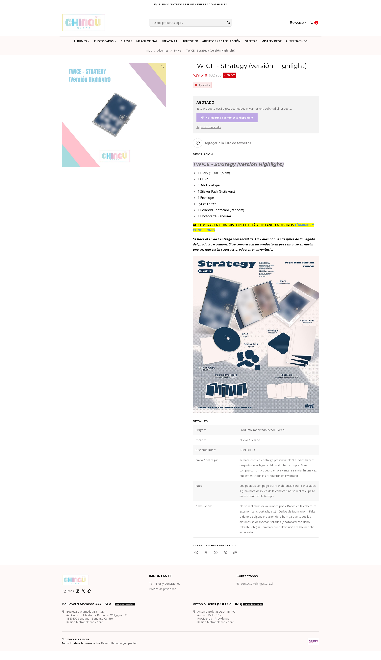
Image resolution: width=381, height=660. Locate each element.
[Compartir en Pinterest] (225, 552)
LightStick (190, 41)
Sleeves (126, 41)
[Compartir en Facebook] (196, 552)
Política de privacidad (162, 589)
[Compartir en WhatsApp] (215, 552)
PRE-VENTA (169, 41)
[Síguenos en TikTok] (89, 591)
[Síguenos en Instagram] (78, 591)
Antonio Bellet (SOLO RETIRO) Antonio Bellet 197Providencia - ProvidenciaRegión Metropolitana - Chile (216, 617)
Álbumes (80, 41)
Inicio (149, 50)
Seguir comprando (208, 127)
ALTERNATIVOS (296, 41)
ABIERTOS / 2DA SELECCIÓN (221, 41)
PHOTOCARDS (104, 41)
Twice (177, 50)
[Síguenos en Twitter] (83, 591)
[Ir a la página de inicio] (83, 23)
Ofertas (251, 41)
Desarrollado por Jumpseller (119, 643)
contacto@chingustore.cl (257, 583)
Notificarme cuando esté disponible (229, 117)
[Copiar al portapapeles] (235, 552)
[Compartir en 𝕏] (206, 552)
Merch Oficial (147, 41)
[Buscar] (228, 23)
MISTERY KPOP (272, 41)
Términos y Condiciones (164, 583)
